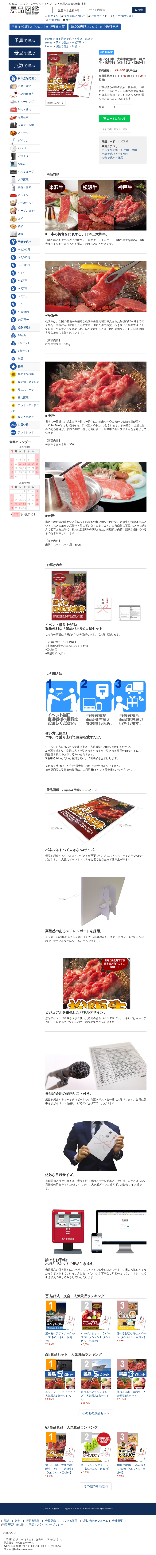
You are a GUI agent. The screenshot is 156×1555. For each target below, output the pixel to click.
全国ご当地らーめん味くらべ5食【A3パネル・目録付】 (131, 1468)
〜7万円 (22, 304)
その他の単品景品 (96, 1486)
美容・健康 (24, 187)
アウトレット (25, 432)
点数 (24, 65)
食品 (20, 226)
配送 (6, 1520)
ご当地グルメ (25, 202)
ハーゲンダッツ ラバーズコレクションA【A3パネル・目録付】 (95, 1337)
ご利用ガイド (99, 15)
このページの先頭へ (51, 1509)
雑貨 (20, 233)
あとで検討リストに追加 (114, 129)
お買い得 (23, 424)
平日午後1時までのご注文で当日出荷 (38, 26)
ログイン (53, 15)
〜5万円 (22, 296)
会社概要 (117, 1520)
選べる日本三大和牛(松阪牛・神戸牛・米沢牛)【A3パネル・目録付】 (59, 1468)
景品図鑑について (74, 15)
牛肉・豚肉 (130, 150)
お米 (20, 218)
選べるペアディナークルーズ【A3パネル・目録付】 (60, 1337)
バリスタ (23, 156)
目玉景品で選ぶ (111, 150)
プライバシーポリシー (50, 1524)
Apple (21, 163)
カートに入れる (116, 118)
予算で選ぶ (108, 153)
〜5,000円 (23, 265)
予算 (24, 40)
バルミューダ (25, 171)
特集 (20, 366)
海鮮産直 (23, 117)
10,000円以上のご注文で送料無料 (94, 26)
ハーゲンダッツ (27, 210)
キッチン (23, 195)
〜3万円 (22, 288)
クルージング (25, 101)
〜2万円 (22, 280)
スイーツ (23, 132)
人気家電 (23, 179)
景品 (24, 52)
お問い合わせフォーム (94, 1520)
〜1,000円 (23, 249)
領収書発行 (32, 1520)
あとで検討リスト (123, 15)
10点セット (24, 335)
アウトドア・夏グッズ (24, 408)
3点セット (23, 350)
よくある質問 (69, 1520)
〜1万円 (123, 153)
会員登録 (54, 19)
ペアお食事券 (25, 93)
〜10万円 (23, 311)
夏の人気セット (27, 416)
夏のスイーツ (25, 389)
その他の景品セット (96, 1413)
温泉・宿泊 (24, 86)
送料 (17, 1520)
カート (69, 19)
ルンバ (21, 148)
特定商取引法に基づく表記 (18, 1524)
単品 (120, 157)
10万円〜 (23, 319)
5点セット (23, 342)
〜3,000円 (23, 257)
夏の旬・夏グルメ (28, 381)
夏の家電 (23, 397)
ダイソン (23, 140)
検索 (140, 9)
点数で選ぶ (108, 157)
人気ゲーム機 (25, 124)
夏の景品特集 (25, 374)
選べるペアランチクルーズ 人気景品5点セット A (95, 1395)
